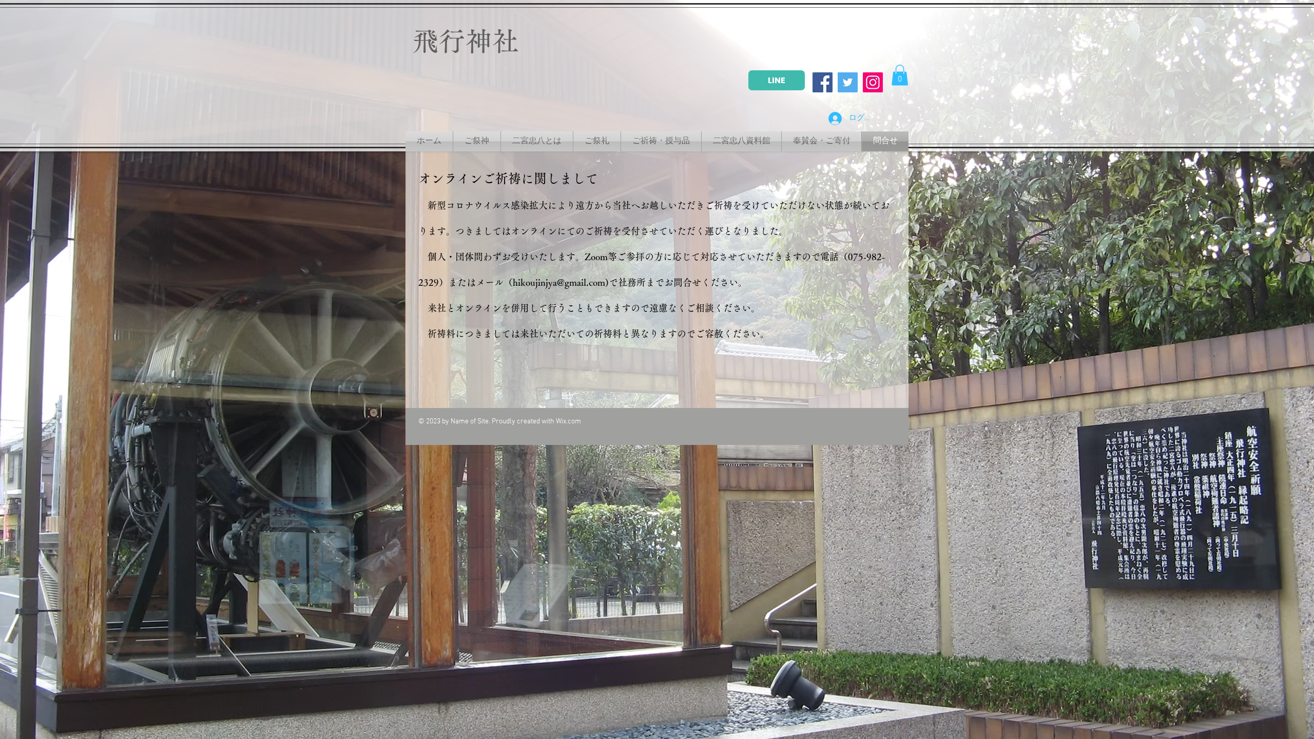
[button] (900, 75)
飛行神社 (465, 41)
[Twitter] (848, 82)
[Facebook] (823, 82)
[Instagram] (873, 82)
